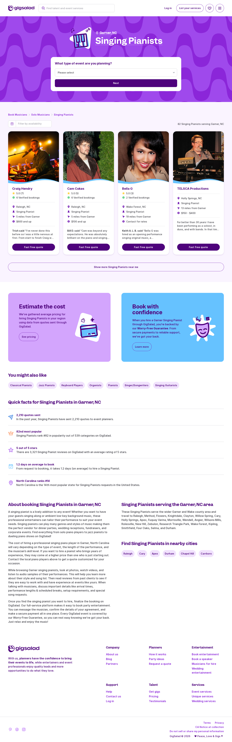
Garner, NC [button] (108, 33)
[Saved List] (210, 8)
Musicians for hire (204, 663)
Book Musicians (17, 114)
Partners (112, 663)
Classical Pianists (21, 385)
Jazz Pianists (47, 385)
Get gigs (154, 691)
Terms (207, 722)
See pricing (29, 336)
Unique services (202, 696)
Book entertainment (205, 654)
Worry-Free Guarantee (152, 328)
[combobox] (78, 8)
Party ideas (156, 659)
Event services (202, 691)
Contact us (113, 696)
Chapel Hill (187, 553)
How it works (157, 654)
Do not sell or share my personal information (197, 731)
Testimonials (157, 701)
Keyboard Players (72, 385)
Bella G (127, 188)
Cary (142, 553)
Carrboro (206, 553)
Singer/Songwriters (136, 385)
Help (109, 691)
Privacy (219, 722)
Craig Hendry (22, 188)
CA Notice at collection (209, 727)
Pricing (153, 696)
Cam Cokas (75, 188)
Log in (168, 8)
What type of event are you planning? (83, 63)
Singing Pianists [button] (129, 40)
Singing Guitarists (166, 385)
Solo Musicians (40, 114)
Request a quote (160, 663)
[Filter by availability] (33, 124)
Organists (95, 385)
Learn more (142, 346)
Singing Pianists (63, 114)
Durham (169, 553)
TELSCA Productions (193, 188)
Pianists (113, 385)
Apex (155, 553)
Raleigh (127, 553)
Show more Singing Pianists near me (116, 267)
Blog (109, 659)
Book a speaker (202, 659)
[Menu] (220, 8)
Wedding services (204, 701)
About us (112, 654)
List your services (190, 8)
